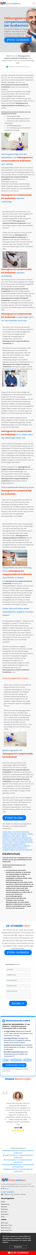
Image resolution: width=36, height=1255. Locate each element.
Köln (3, 1217)
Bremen (4, 1207)
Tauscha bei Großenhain (20, 832)
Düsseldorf (5, 1214)
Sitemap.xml (6, 1233)
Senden (17, 1003)
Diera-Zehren (16, 836)
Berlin (3, 1202)
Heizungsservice (7, 1230)
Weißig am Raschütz (9, 834)
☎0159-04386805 (18, 1252)
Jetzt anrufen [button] (15, 818)
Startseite (5, 1223)
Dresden (4, 1212)
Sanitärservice (7, 1228)
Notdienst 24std (7, 1225)
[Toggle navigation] (33, 3)
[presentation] (5, 1119)
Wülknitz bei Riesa (17, 840)
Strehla (5, 832)
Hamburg (5, 1209)
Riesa (10, 832)
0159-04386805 (8, 1192)
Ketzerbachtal (7, 844)
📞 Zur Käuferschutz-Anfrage (14, 1065)
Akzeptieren (18, 1247)
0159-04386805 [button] (19, 40)
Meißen (24, 834)
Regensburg (5, 1204)
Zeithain (24, 836)
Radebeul (22, 842)
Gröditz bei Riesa (12, 842)
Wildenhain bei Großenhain (20, 846)
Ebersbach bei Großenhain (12, 838)
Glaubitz (30, 834)
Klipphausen (7, 836)
